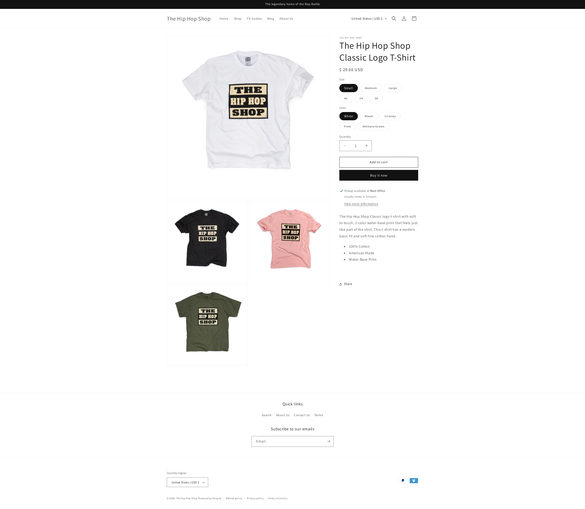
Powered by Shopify (210, 498)
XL (348, 99)
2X (363, 99)
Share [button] (348, 284)
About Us (283, 415)
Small (348, 88)
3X (379, 99)
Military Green (376, 127)
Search (267, 415)
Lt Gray (393, 117)
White (348, 116)
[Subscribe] (328, 441)
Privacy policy (255, 498)
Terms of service (277, 498)
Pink (350, 127)
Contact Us (302, 415)
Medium (373, 89)
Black (371, 117)
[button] (394, 18)
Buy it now (379, 175)
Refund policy (234, 498)
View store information (361, 203)
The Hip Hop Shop (186, 498)
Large (395, 89)
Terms (318, 415)
